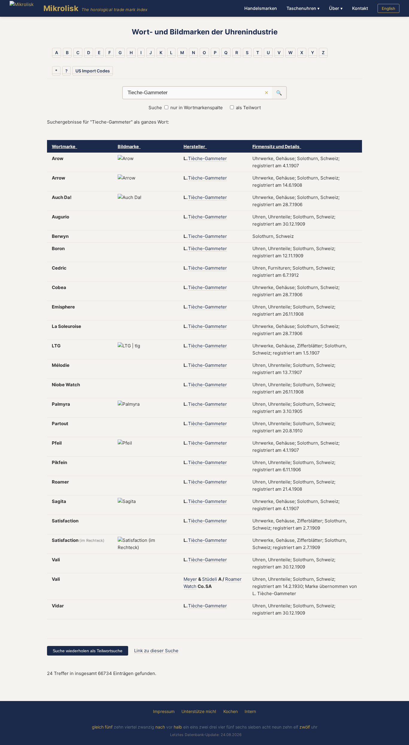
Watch (190, 586)
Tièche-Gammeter (207, 158)
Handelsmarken (260, 8)
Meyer (190, 579)
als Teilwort (248, 107)
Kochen (230, 711)
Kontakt (360, 8)
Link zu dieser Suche (156, 650)
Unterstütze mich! (198, 711)
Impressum (164, 711)
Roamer (233, 579)
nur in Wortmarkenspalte (196, 107)
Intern (250, 711)
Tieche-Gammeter (207, 236)
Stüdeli (209, 579)
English (388, 8)
